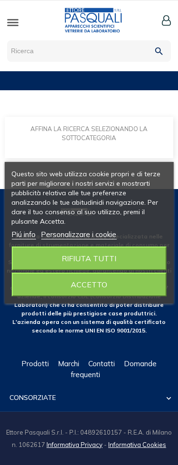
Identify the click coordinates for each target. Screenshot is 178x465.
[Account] (166, 20)
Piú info (23, 234)
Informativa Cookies (137, 444)
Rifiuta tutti (89, 258)
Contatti (101, 363)
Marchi (68, 363)
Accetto (89, 284)
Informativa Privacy (75, 444)
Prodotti (35, 363)
